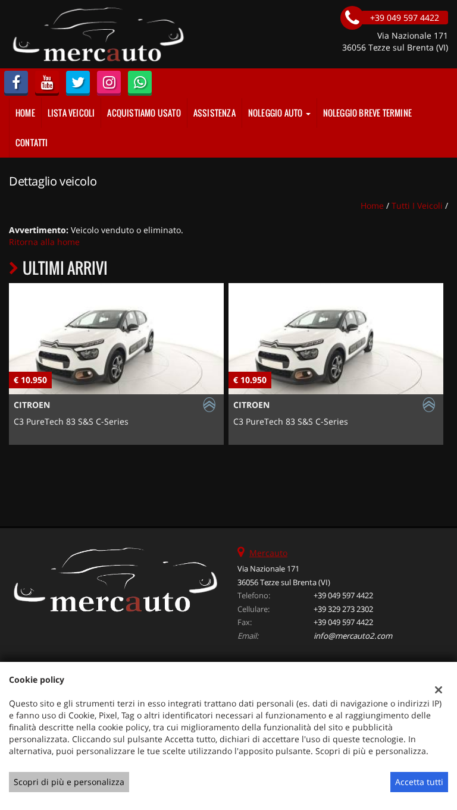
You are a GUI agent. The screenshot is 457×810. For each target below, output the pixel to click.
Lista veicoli (71, 112)
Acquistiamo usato (143, 112)
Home (25, 112)
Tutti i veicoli (417, 205)
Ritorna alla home (44, 241)
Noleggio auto (276, 112)
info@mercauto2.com (353, 635)
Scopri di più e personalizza (69, 781)
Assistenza (214, 112)
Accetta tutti (419, 781)
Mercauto (268, 552)
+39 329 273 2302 (343, 609)
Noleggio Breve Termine (367, 112)
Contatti (31, 142)
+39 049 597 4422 (343, 595)
